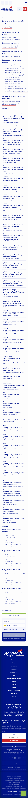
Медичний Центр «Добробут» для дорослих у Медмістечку (13, 282)
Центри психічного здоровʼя (9, 289)
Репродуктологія (7, 367)
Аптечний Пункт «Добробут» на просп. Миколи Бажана (12, 455)
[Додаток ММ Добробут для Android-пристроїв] (8, 715)
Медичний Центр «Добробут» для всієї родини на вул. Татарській (13, 273)
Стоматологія (6, 310)
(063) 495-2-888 (8, 27)
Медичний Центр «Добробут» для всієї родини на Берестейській (13, 216)
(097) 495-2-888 (14, 26)
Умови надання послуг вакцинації (14, 778)
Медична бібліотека (14, 690)
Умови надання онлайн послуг (14, 776)
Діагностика (13, 672)
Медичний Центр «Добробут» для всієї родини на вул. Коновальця (13, 150)
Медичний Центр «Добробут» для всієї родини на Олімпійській (13, 159)
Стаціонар (11, 113)
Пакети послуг (14, 669)
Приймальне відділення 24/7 (17, 114)
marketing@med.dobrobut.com (9, 47)
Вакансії (14, 696)
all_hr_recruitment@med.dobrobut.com (11, 39)
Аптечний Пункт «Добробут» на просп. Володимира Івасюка (12, 492)
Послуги (14, 663)
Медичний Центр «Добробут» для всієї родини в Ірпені (13, 197)
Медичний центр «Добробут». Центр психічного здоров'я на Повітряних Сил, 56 (14, 292)
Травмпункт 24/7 (23, 113)
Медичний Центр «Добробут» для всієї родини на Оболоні (13, 236)
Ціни (14, 675)
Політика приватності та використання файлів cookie (14, 788)
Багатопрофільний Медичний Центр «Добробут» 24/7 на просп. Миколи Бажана (13, 118)
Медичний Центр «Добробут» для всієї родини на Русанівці (13, 179)
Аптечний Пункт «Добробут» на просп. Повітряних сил (12, 428)
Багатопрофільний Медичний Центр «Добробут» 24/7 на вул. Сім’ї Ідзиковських (13, 131)
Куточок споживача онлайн (14, 782)
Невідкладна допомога (14, 678)
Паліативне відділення (8, 356)
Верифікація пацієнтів (14, 784)
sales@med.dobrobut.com (13, 79)
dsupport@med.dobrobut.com (9, 104)
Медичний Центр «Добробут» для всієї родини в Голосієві (13, 206)
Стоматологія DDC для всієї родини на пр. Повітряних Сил (13, 313)
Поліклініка (5, 113)
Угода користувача (14, 774)
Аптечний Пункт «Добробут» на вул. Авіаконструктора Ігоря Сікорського (14, 473)
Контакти (14, 693)
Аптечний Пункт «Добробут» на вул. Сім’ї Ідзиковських (13, 510)
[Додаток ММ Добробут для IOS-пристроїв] (19, 715)
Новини (14, 684)
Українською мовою (12, 791)
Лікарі (14, 681)
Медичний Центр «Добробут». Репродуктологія (12, 369)
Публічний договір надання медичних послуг (14, 780)
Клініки (14, 687)
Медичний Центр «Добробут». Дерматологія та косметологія (12, 302)
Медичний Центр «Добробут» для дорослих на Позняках (13, 255)
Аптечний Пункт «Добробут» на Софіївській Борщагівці (12, 483)
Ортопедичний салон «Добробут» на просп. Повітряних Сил (13, 386)
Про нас (8, 13)
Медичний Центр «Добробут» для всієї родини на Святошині (13, 246)
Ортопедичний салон (8, 383)
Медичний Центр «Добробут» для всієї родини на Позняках (13, 264)
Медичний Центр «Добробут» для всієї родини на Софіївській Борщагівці (13, 226)
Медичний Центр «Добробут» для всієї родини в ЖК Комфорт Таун (13, 141)
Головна (3, 13)
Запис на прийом (14, 635)
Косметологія (6, 300)
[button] (6, 625)
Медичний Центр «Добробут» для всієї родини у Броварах (13, 188)
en (10, 2)
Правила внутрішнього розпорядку (14, 786)
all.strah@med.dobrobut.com (17, 68)
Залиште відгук (14, 763)
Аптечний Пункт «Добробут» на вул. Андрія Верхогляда (13, 437)
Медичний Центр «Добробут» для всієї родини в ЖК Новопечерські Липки (13, 169)
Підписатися (14, 740)
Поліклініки (14, 660)
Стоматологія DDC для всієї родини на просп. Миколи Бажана (13, 331)
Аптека (4, 392)
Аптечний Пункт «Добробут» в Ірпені (14, 420)
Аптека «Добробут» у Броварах (12, 412)
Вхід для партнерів (14, 767)
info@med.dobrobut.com (20, 56)
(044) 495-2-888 (5, 26)
